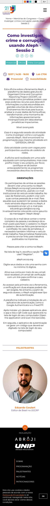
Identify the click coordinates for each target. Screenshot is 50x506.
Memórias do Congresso (25, 18)
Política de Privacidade (13, 495)
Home (9, 18)
